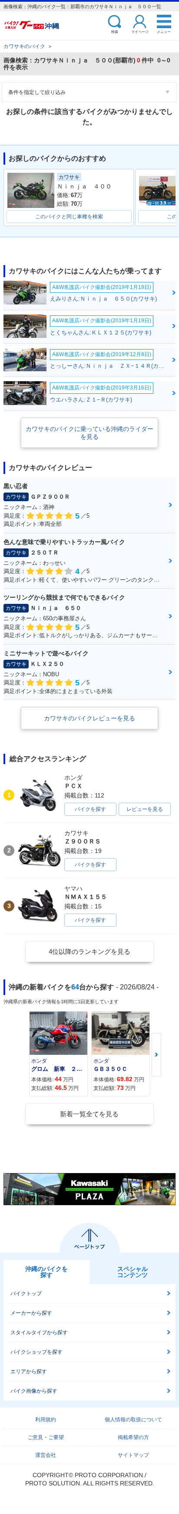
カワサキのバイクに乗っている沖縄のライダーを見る (89, 432)
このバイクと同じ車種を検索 (69, 217)
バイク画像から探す (33, 1391)
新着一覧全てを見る (89, 1114)
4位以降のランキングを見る (89, 951)
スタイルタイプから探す (39, 1332)
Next (156, 1054)
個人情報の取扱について (133, 1420)
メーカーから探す (31, 1313)
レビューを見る (144, 809)
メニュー (164, 31)
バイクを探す (90, 809)
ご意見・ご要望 (45, 1437)
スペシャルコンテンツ (132, 1271)
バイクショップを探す (36, 1352)
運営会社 (45, 1455)
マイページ (140, 31)
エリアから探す (28, 1371)
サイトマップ (133, 1455)
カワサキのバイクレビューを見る (89, 718)
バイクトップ (26, 1293)
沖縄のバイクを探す (46, 1271)
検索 (114, 31)
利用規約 (45, 1420)
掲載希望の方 (133, 1437)
